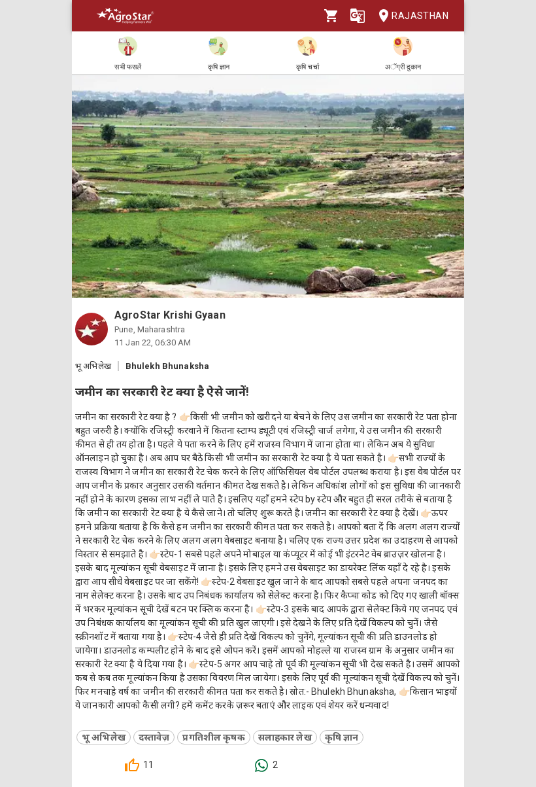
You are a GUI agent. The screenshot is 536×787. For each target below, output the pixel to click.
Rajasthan (420, 15)
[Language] (357, 16)
